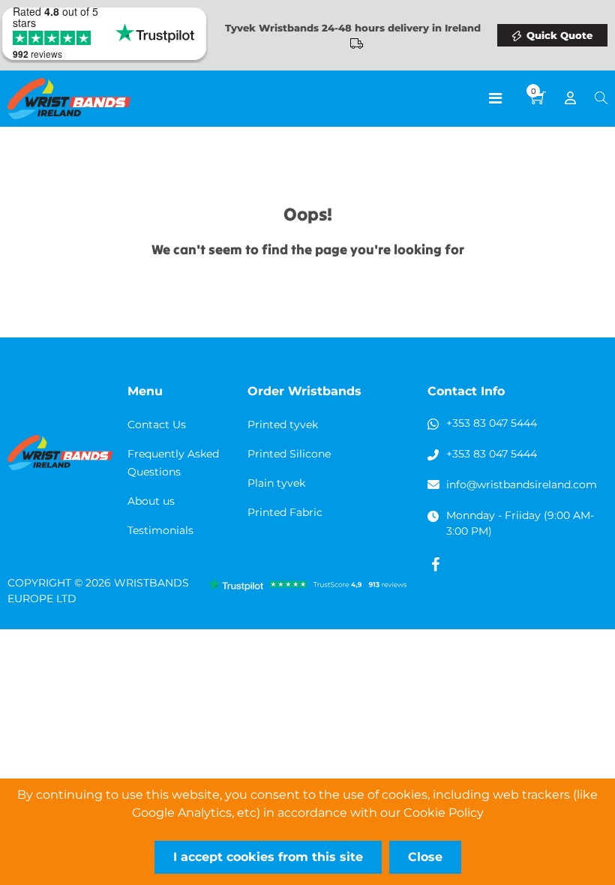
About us (151, 501)
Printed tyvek (283, 424)
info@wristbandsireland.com (521, 484)
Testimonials (161, 530)
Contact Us (157, 424)
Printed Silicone (289, 453)
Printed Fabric (285, 512)
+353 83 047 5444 (491, 423)
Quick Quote (559, 35)
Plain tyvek (276, 483)
